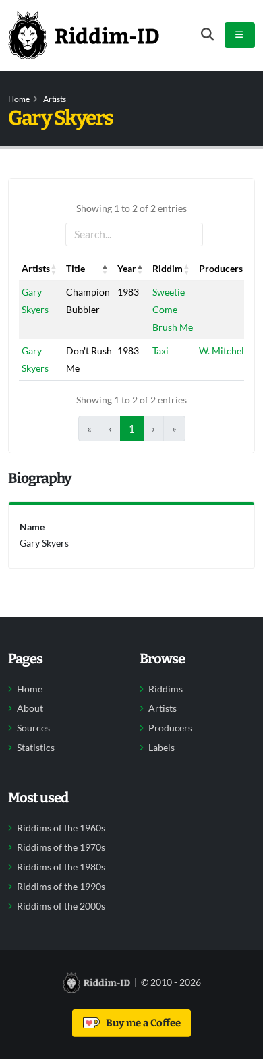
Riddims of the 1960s (61, 827)
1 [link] (132, 428)
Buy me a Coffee (141, 1023)
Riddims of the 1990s (61, 886)
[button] (54, 268)
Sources (33, 728)
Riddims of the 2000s (61, 906)
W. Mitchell (223, 350)
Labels (161, 747)
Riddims (165, 689)
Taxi (160, 350)
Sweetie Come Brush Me (172, 309)
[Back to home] (83, 35)
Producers (170, 728)
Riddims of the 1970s (61, 847)
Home (19, 99)
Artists (54, 99)
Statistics (36, 747)
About (30, 708)
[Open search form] (207, 34)
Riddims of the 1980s (61, 867)
